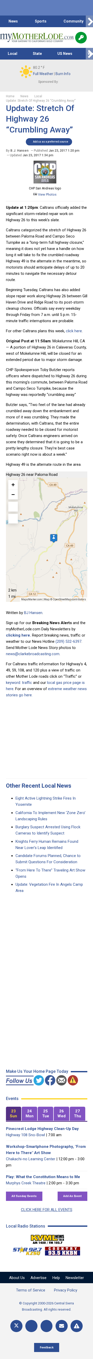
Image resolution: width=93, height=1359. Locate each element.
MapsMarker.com (31, 599)
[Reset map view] (13, 519)
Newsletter (75, 1277)
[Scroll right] (89, 21)
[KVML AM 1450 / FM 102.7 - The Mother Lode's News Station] (47, 1238)
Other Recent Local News (38, 785)
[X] (16, 1326)
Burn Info (63, 74)
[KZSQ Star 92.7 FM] (25, 1250)
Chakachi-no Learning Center (30, 1159)
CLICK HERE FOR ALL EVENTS (46, 1209)
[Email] (62, 1326)
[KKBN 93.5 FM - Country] (62, 1250)
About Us (17, 1277)
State (37, 53)
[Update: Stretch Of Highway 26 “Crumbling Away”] (45, 182)
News (13, 21)
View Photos (47, 194)
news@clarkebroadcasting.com (32, 654)
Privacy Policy (65, 1290)
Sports (41, 21)
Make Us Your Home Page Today (37, 1071)
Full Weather (43, 74)
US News (64, 53)
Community (73, 21)
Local (12, 53)
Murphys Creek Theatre (25, 1183)
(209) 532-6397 (68, 641)
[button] (54, 538)
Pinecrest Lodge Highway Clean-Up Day (42, 1128)
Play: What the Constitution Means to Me (43, 1177)
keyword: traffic (19, 682)
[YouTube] (47, 1326)
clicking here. (18, 635)
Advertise (38, 1277)
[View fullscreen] (13, 507)
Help (56, 1277)
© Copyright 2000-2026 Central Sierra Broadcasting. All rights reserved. (46, 1306)
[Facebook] (31, 1326)
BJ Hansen (33, 612)
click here (74, 331)
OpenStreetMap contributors (69, 599)
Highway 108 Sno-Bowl (25, 1135)
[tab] (13, 1114)
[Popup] (81, 37)
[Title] (77, 1326)
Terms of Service (30, 1290)
